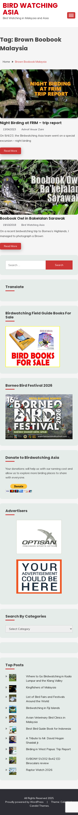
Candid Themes (39, 805)
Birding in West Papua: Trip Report (48, 749)
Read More (10, 150)
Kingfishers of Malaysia (41, 687)
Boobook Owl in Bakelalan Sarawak (32, 218)
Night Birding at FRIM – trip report (31, 122)
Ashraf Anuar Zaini (32, 129)
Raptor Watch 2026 (39, 770)
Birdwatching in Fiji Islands (43, 708)
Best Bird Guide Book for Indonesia (48, 728)
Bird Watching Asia (30, 9)
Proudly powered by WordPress (24, 802)
